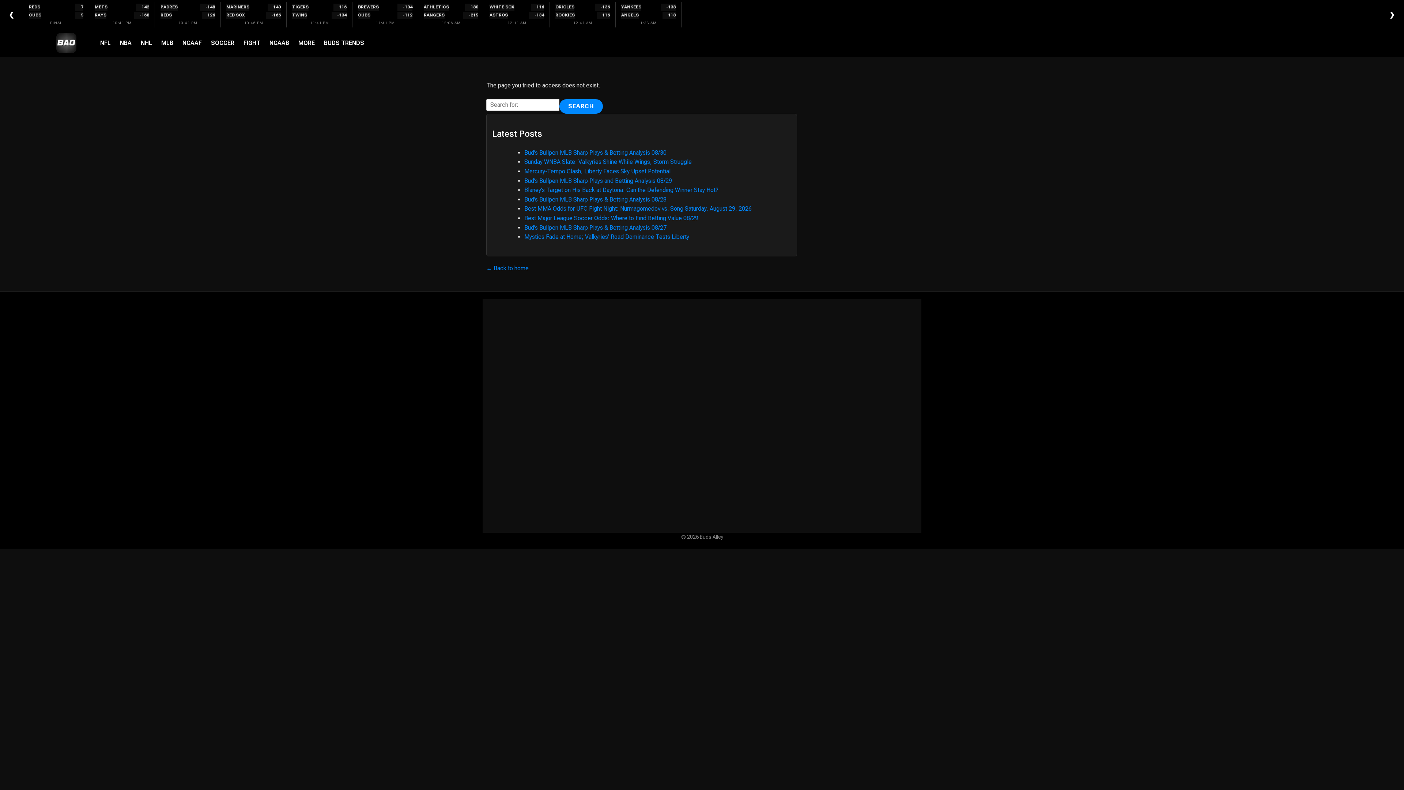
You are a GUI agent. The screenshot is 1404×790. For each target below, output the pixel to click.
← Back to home (507, 268)
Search (581, 106)
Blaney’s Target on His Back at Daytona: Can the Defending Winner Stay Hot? (621, 190)
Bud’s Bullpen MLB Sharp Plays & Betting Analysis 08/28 (595, 199)
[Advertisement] (702, 416)
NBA (126, 43)
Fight (252, 43)
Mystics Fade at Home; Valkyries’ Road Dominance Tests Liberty (606, 236)
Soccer (222, 43)
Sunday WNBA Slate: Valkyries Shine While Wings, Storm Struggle (608, 161)
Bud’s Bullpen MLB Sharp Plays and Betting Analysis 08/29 (598, 180)
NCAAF (192, 43)
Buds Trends (344, 43)
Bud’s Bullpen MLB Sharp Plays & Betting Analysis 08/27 (595, 227)
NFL (105, 43)
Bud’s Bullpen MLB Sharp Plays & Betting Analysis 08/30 (595, 152)
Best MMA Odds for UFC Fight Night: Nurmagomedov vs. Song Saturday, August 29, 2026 (638, 208)
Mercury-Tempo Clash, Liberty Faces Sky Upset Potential (597, 171)
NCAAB (279, 43)
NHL (146, 43)
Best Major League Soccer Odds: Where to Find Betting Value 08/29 (611, 218)
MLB (167, 43)
